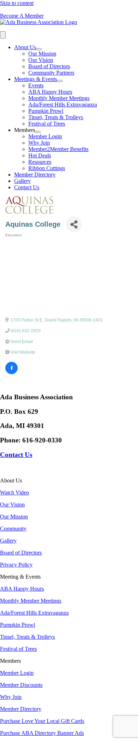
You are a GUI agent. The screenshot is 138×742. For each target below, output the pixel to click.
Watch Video (14, 492)
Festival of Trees (46, 124)
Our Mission (42, 54)
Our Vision (40, 60)
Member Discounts (21, 685)
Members (24, 130)
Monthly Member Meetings (59, 98)
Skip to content (17, 3)
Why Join (39, 143)
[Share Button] (74, 224)
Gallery (22, 181)
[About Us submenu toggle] (39, 49)
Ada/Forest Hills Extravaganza (62, 105)
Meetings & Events (35, 79)
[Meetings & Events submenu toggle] (60, 81)
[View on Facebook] (11, 372)
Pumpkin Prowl (45, 111)
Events (36, 85)
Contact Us (26, 187)
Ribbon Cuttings (46, 168)
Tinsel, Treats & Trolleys (55, 117)
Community (13, 529)
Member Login (45, 136)
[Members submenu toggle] (38, 132)
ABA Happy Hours (50, 92)
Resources (39, 162)
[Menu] (3, 35)
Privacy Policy (16, 565)
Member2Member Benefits (58, 149)
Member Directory (35, 175)
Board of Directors (49, 66)
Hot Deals (39, 155)
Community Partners (51, 73)
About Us (25, 47)
